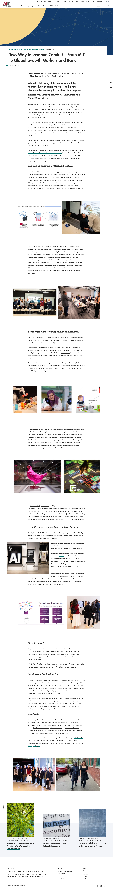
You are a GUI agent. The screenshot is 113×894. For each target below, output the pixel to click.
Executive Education (87, 1)
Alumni (63, 1)
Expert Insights (41, 1)
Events (57, 1)
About (77, 1)
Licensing (85, 876)
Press (84, 870)
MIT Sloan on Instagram (101, 886)
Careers (84, 872)
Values (50, 1)
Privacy (84, 878)
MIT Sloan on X (93, 886)
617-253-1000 (61, 878)
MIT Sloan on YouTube (97, 887)
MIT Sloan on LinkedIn (104, 886)
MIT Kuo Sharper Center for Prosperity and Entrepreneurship (26, 49)
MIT (108, 1)
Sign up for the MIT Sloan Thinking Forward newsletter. (56, 6)
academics (100, 1)
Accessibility (85, 874)
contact (99, 6)
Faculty (70, 1)
